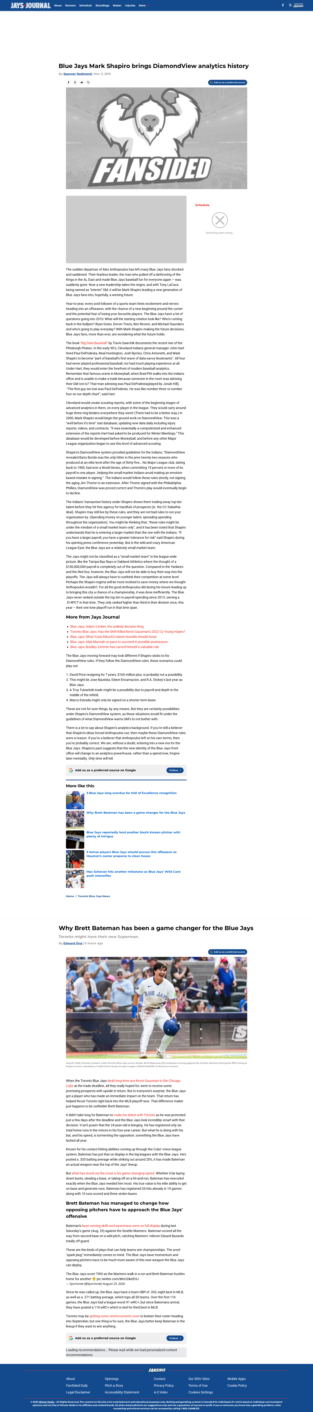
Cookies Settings (200, 1392)
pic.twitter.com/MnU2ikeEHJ (118, 1279)
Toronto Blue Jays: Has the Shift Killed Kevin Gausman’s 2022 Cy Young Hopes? (127, 631)
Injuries (130, 5)
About (70, 1379)
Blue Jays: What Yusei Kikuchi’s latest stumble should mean (113, 637)
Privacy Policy (164, 1385)
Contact (159, 1379)
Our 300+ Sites (199, 1379)
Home (70, 896)
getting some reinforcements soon (115, 1316)
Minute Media (46, 1402)
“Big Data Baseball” (94, 343)
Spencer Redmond (77, 74)
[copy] (88, 82)
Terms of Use (198, 1385)
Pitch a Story (114, 1385)
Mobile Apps (236, 1379)
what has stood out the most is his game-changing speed (112, 1173)
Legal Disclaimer (78, 1392)
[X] (290, 5)
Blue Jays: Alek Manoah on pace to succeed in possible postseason (119, 642)
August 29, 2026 (114, 1284)
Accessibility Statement (122, 1392)
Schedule (85, 5)
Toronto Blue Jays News (94, 896)
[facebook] (283, 5)
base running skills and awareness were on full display (121, 1226)
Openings (112, 1379)
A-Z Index (161, 1392)
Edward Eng (72, 943)
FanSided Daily (77, 1385)
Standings (102, 5)
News (58, 5)
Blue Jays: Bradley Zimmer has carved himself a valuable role (114, 647)
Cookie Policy (237, 1385)
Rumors (70, 5)
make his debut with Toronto (134, 1115)
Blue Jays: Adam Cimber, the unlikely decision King (107, 626)
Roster (117, 5)
